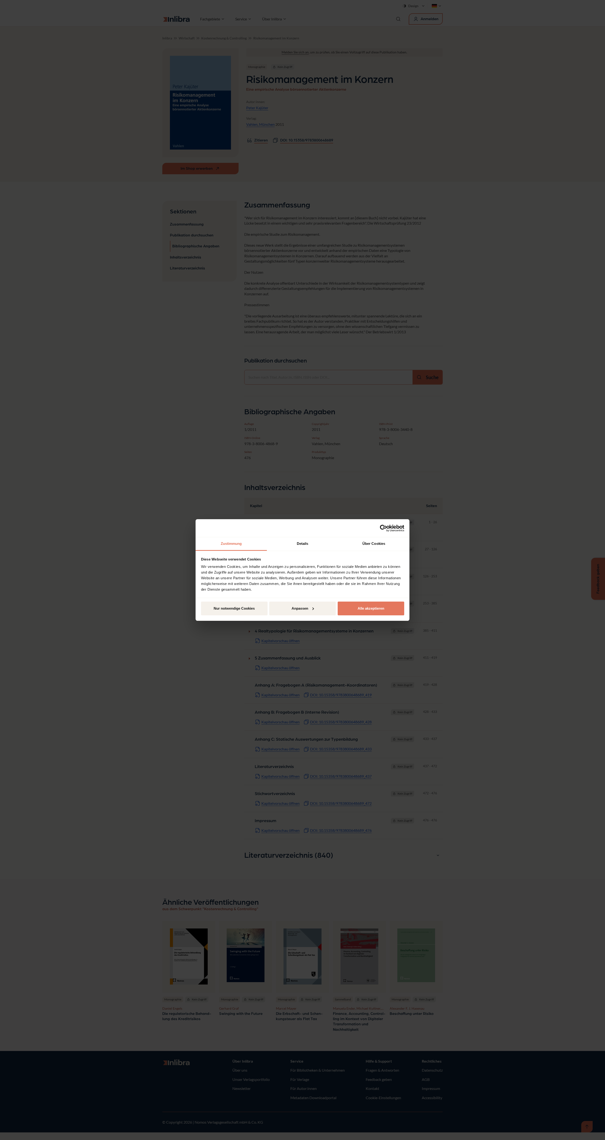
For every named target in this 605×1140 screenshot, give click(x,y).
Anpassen (300, 608)
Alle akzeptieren (371, 608)
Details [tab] (302, 544)
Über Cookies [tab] (373, 544)
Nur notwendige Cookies (234, 608)
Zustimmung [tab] (231, 544)
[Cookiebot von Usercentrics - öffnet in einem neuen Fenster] (383, 528)
